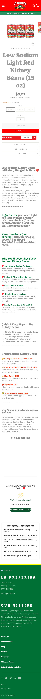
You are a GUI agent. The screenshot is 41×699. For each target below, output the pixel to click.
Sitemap (4, 685)
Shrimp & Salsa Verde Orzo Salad (18, 359)
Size (20, 105)
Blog (3, 647)
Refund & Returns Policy (11, 667)
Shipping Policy (7, 662)
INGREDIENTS (20, 149)
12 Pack (30, 109)
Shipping (12, 97)
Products (5, 657)
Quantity (20, 115)
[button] (20, 13)
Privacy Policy (5, 689)
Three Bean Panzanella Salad (16, 393)
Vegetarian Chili (11, 385)
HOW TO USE (20, 144)
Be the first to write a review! (20, 510)
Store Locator (6, 642)
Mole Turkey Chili (11, 376)
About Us (5, 637)
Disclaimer (21, 153)
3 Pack (11, 109)
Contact (4, 652)
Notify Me (20, 131)
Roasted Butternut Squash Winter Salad (20, 367)
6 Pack (20, 109)
